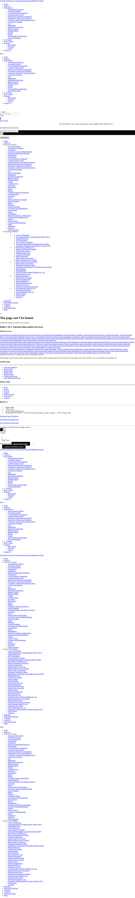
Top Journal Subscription (118, 342)
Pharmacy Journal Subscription (87, 335)
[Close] (1, 313)
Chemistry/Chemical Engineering (18, 192)
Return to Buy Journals (21, 444)
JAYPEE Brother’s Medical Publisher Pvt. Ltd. (22, 697)
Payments (7, 43)
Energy (10, 198)
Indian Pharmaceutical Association (26, 262)
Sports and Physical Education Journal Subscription (63, 351)
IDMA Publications (22, 256)
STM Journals (20, 295)
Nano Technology (13, 201)
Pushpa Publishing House (24, 283)
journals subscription (33, 342)
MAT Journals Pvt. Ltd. (23, 274)
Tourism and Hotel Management (18, 217)
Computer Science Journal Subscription (12, 349)
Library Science (13, 221)
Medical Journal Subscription (22, 344)
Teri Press (19, 297)
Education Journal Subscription (25, 335)
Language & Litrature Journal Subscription (13, 342)
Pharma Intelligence (22, 281)
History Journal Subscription (116, 337)
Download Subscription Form (9, 419)
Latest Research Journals (43, 337)
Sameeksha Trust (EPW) (23, 290)
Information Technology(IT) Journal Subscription (41, 349)
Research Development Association (27, 286)
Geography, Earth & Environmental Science (21, 20)
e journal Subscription (125, 335)
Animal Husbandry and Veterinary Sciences (21, 162)
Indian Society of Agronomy (25, 263)
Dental (10, 224)
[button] (67, 54)
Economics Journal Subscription (61, 337)
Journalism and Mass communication (19, 215)
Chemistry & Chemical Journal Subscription (52, 353)
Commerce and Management (17, 223)
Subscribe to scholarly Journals (28, 338)
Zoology (10, 219)
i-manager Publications (23, 255)
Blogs (6, 310)
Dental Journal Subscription (101, 344)
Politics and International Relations (19, 153)
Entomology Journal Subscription (76, 353)
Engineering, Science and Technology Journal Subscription (19, 353)
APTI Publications (21, 240)
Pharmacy (11, 205)
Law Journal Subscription (53, 347)
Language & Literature (15, 22)
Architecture (12, 150)
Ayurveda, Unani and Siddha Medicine (20, 152)
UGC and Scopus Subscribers (9, 423)
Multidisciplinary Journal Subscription (98, 353)
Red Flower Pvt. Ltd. (22, 285)
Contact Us (7, 50)
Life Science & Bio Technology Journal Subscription (75, 342)
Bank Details (12, 45)
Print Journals (8, 8)
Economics (11, 196)
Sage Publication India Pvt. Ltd (25, 288)
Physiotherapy (12, 157)
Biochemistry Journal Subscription (107, 335)
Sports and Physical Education (17, 36)
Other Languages (13, 230)
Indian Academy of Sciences (25, 258)
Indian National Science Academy (26, 260)
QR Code (11, 47)
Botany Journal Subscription (96, 346)
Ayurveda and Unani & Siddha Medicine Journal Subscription (27, 351)
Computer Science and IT (16, 15)
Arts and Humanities (14, 38)
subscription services (44, 338)
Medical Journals (13, 29)
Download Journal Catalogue (9, 416)
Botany (10, 189)
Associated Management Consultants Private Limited (32, 244)
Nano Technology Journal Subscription (44, 344)
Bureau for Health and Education (26, 249)
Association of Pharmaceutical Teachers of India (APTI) (33, 246)
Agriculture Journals (14, 11)
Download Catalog (10, 308)
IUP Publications (21, 270)
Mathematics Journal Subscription (117, 338)
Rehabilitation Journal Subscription (65, 335)
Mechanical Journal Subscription (120, 344)
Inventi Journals (21, 269)
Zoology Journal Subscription (44, 335)
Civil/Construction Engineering (17, 13)
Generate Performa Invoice (14, 447)
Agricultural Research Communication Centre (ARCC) (33, 237)
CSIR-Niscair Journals (23, 251)
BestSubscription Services (26, 337)
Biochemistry (12, 187)
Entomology (12, 226)
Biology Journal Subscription (39, 346)
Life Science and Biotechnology (18, 208)
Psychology (11, 185)
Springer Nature (21, 294)
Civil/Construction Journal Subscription (92, 351)
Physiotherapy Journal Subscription (25, 340)
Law (9, 24)
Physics (10, 34)
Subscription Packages (11, 302)
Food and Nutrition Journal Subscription (70, 349)
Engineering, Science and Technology (20, 18)
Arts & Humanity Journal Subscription (61, 346)
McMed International (22, 276)
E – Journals (8, 40)
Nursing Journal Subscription (101, 342)
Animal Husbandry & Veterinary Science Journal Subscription (102, 349)
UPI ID (10, 48)
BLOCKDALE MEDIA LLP (25, 247)
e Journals (7, 304)
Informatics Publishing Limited (25, 265)
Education (11, 228)
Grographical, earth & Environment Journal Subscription (89, 337)
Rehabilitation (12, 214)
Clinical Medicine (13, 194)
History (10, 203)
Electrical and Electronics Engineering (20, 16)
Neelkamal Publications (23, 279)
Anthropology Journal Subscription (95, 338)
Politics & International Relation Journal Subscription (67, 338)
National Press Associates (24, 278)
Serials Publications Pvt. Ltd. (25, 292)
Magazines (7, 301)
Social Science (12, 210)
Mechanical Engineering (15, 27)
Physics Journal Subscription (9, 337)
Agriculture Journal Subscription (46, 340)
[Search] (1, 133)
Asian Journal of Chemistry (24, 242)
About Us (7, 6)
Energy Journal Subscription (49, 342)
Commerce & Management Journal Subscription (15, 346)
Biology (10, 191)
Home (6, 4)
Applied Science (13, 184)
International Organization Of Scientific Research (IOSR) (34, 267)
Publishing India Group (23, 253)
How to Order (8, 41)
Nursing (10, 32)
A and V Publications (22, 235)
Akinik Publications (22, 239)
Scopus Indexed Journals (15, 9)
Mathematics (12, 25)
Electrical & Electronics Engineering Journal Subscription (26, 347)
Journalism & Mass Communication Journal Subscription (74, 344)
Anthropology (12, 155)
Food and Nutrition (14, 207)
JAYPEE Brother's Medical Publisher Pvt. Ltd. (30, 272)
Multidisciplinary (13, 31)
